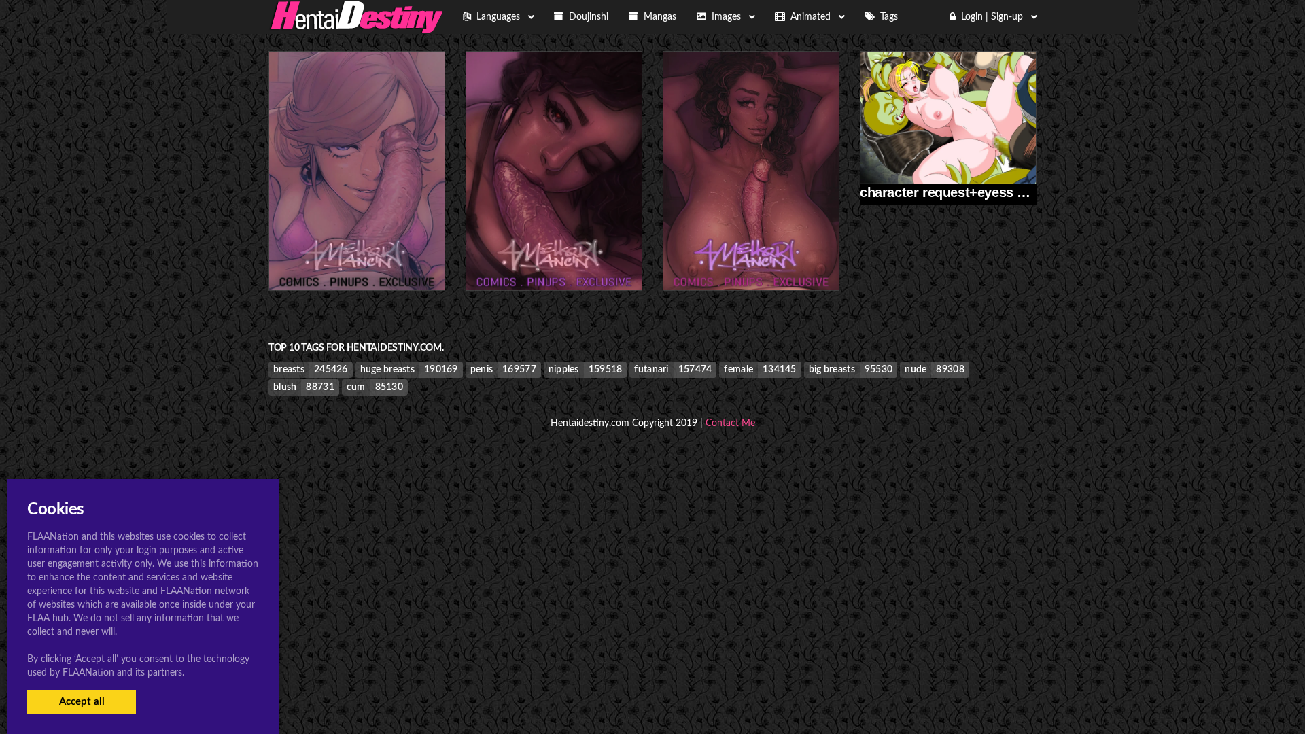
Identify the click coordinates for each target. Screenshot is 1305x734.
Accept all (82, 702)
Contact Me (730, 423)
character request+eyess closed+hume (980, 192)
